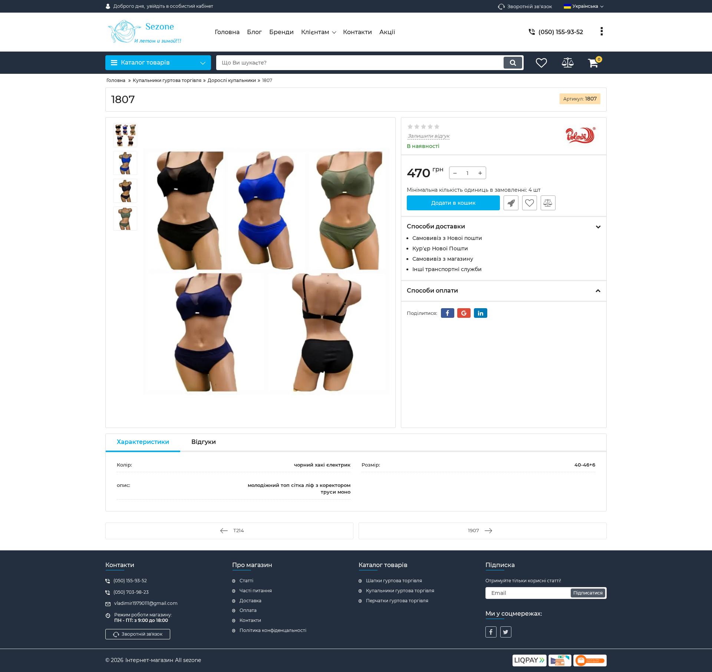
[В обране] (529, 202)
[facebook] (491, 632)
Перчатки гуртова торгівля (397, 600)
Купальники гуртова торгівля (400, 590)
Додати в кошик (453, 203)
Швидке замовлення (511, 202)
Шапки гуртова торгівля (394, 580)
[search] (513, 63)
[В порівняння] (548, 202)
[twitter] (505, 632)
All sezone (188, 660)
